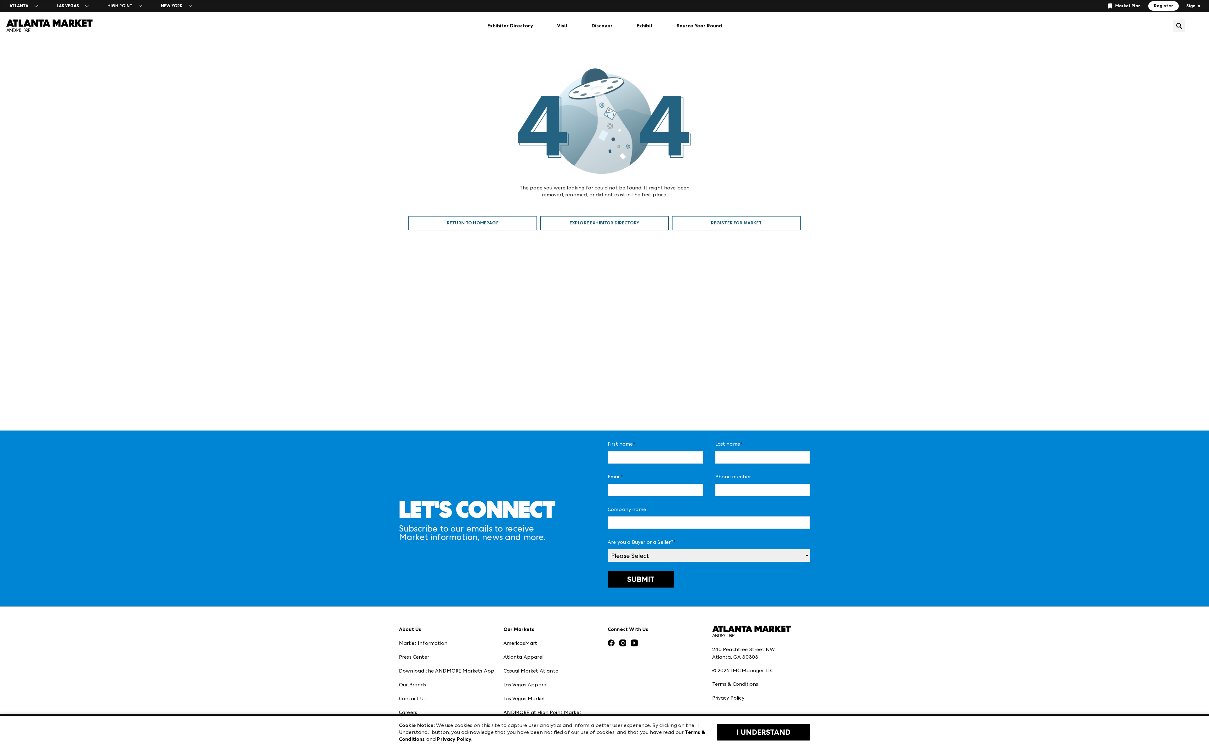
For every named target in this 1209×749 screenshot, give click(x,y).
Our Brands (412, 685)
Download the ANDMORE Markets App (446, 671)
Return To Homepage (473, 223)
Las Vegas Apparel (525, 685)
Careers (408, 712)
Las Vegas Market (524, 698)
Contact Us (412, 698)
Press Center (414, 657)
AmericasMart (520, 643)
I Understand (763, 732)
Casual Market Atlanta (531, 671)
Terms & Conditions (735, 684)
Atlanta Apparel (523, 657)
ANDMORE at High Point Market (542, 712)
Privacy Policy (728, 698)
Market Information (423, 643)
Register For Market (736, 223)
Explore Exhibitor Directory (604, 223)
